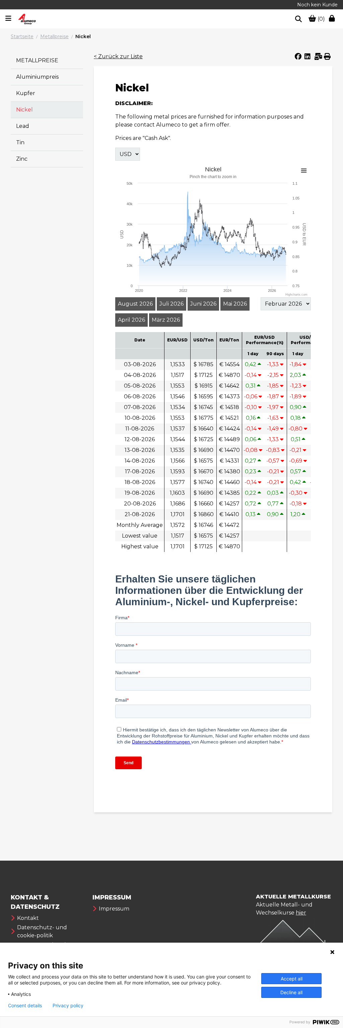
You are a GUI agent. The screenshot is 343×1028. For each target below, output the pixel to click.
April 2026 (131, 320)
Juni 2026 (203, 304)
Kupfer (25, 93)
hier (301, 913)
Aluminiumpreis (37, 77)
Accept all (291, 978)
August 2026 (135, 304)
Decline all (291, 992)
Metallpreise (54, 36)
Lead (22, 126)
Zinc (21, 159)
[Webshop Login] (333, 19)
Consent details (25, 1005)
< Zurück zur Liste (118, 56)
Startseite (22, 36)
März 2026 (166, 320)
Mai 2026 (235, 304)
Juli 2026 (171, 304)
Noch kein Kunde (317, 5)
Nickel (83, 36)
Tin (20, 142)
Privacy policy (68, 1005)
